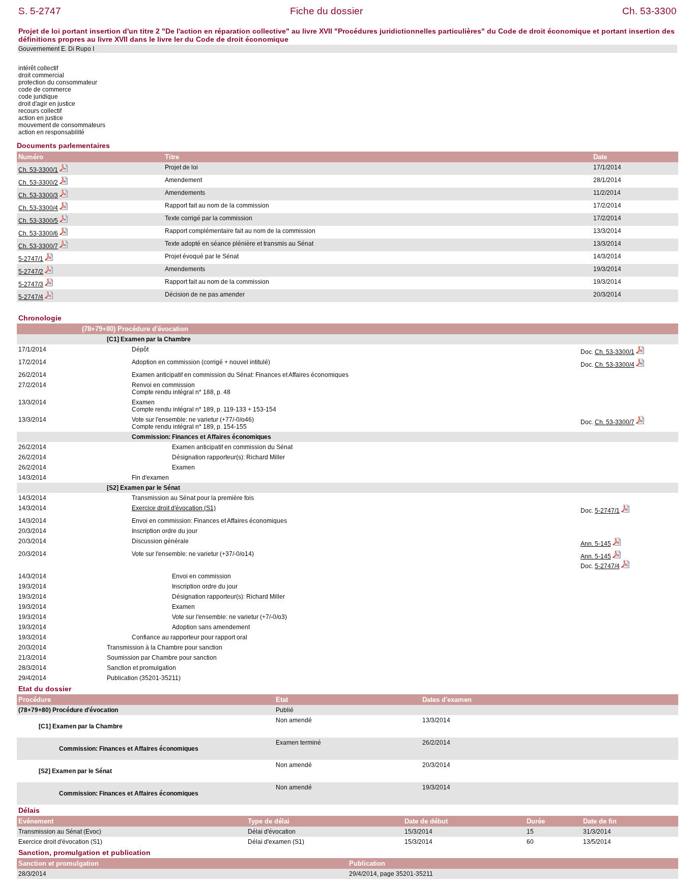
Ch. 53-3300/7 (38, 246)
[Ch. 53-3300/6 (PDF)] (64, 233)
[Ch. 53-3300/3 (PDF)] (64, 195)
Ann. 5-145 (596, 543)
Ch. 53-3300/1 (38, 169)
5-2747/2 (30, 271)
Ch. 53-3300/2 (38, 182)
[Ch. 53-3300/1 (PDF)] (64, 169)
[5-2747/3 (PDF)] (49, 284)
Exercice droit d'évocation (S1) (174, 508)
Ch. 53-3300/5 (38, 220)
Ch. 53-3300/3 (38, 195)
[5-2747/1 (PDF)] (49, 258)
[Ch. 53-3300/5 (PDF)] (64, 220)
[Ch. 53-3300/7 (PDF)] (64, 246)
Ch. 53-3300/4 (38, 208)
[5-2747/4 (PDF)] (49, 297)
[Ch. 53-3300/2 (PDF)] (64, 182)
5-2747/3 (30, 284)
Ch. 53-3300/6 (38, 233)
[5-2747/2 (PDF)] (49, 271)
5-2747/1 (30, 258)
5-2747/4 (30, 297)
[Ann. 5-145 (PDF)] (617, 543)
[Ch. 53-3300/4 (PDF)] (64, 208)
